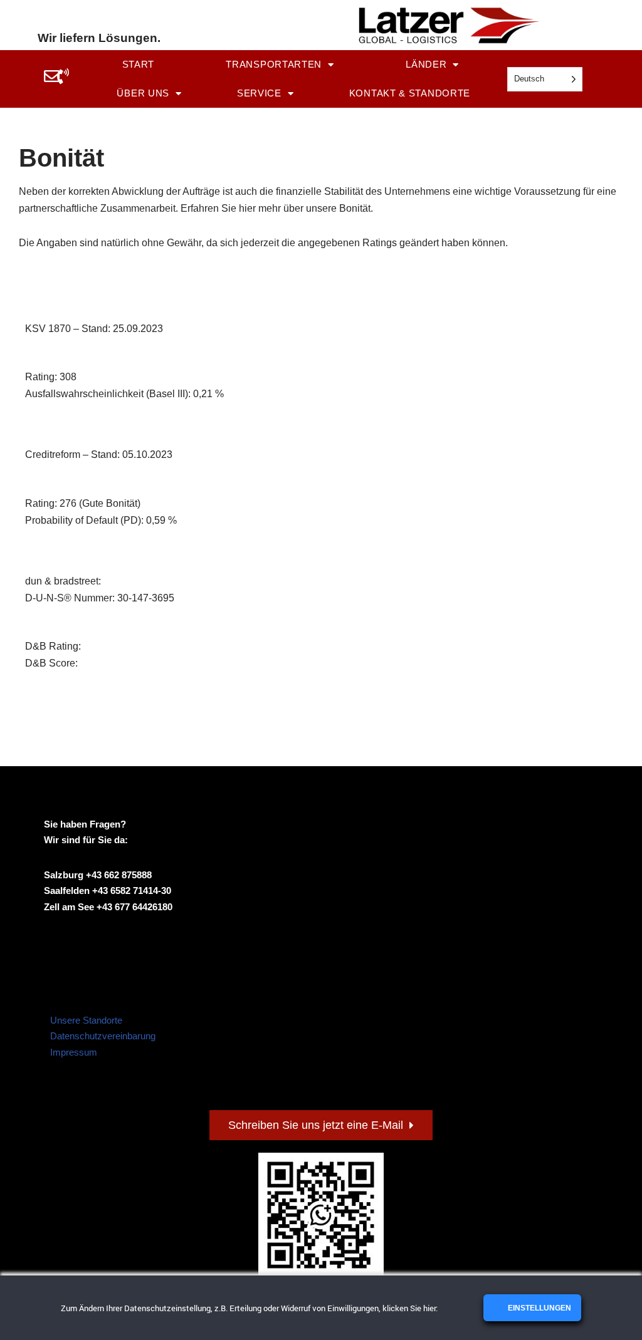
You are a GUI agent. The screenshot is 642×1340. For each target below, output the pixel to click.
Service (259, 93)
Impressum (73, 1052)
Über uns (143, 93)
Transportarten (274, 64)
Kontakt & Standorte (409, 93)
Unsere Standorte (86, 1020)
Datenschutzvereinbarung (102, 1036)
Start (138, 64)
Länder (426, 64)
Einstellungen (538, 1308)
